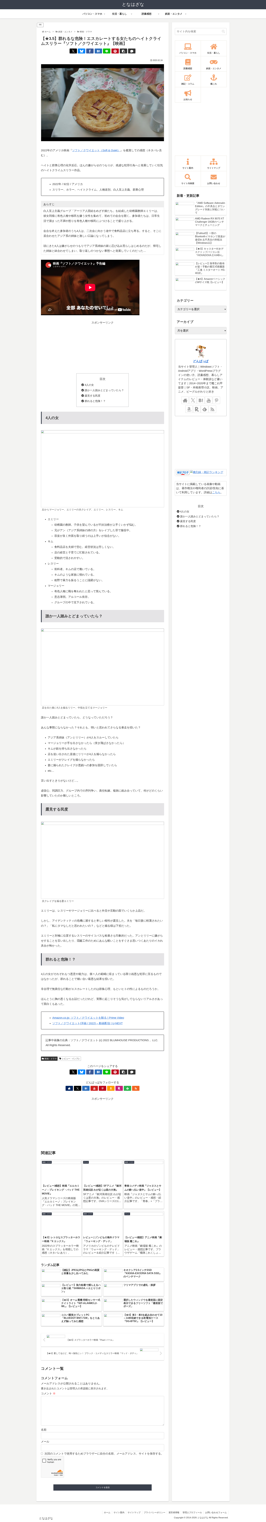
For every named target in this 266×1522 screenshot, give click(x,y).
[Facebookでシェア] (90, 51)
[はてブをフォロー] (86, 1088)
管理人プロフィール (192, 1512)
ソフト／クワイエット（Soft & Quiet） (96, 150)
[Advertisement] (102, 346)
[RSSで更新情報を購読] (135, 1088)
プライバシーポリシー (154, 1512)
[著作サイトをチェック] (69, 1088)
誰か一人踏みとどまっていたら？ (104, 390)
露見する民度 (92, 395)
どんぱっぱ (200, 361)
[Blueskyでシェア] (81, 51)
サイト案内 (119, 1512)
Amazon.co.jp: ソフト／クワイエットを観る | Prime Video (88, 1017)
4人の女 (89, 384)
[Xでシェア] (73, 51)
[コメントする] (131, 51)
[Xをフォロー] (77, 1088)
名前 (43, 1429)
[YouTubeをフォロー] (94, 1088)
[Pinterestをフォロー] (102, 1088)
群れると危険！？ (95, 401)
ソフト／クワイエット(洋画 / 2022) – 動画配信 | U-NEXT (87, 1023)
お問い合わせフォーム (216, 1512)
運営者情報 (174, 1512)
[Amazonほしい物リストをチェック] (111, 1088)
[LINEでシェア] (106, 51)
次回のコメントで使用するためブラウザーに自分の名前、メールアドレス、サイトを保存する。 (104, 1453)
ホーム (107, 1512)
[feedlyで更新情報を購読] (127, 1088)
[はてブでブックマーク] (98, 51)
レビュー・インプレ (71, 1058)
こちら (216, 492)
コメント (48, 1393)
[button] (123, 51)
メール (45, 1441)
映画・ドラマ (51, 1058)
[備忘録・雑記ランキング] (206, 472)
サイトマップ (134, 1512)
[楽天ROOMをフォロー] (119, 1088)
